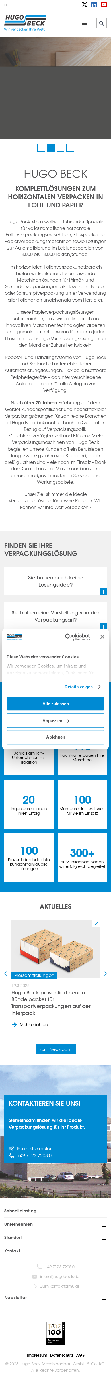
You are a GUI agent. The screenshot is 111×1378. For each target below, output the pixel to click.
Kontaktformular (34, 1148)
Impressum (37, 1355)
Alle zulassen (55, 703)
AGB (80, 1355)
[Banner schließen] (102, 637)
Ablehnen (55, 737)
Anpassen (52, 720)
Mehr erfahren (34, 1024)
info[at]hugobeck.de (59, 1276)
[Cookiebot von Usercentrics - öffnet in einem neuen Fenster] (67, 637)
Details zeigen (79, 686)
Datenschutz (61, 1355)
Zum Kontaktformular (59, 1286)
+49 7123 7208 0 (34, 1155)
